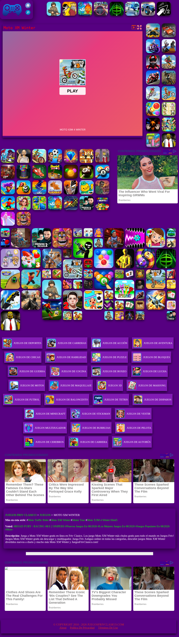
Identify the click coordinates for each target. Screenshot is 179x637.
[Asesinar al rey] (102, 161)
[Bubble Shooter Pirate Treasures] (153, 114)
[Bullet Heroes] (132, 14)
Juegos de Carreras (72, 343)
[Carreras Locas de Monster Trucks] (148, 14)
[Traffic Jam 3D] (101, 14)
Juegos (45, 515)
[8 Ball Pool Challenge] (87, 177)
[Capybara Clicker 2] (55, 193)
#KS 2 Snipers (55, 526)
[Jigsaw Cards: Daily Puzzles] (39, 209)
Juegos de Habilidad (71, 357)
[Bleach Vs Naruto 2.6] (71, 193)
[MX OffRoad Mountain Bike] (39, 161)
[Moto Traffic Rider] (153, 36)
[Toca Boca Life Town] (87, 193)
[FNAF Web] (24, 224)
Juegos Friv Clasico (8, 5)
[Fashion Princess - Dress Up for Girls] (8, 224)
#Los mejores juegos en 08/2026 (116, 526)
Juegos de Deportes (27, 343)
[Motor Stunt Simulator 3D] (169, 52)
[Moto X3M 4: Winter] (169, 99)
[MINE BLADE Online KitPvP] (169, 130)
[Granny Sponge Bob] (169, 146)
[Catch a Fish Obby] (8, 193)
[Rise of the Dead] (102, 193)
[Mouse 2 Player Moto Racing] (153, 67)
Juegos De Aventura (158, 343)
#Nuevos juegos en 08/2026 (81, 526)
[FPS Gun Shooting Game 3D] (87, 209)
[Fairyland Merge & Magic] (24, 209)
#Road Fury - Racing (29, 526)
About (62, 627)
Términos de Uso (108, 627)
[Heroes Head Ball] (55, 161)
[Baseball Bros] (55, 177)
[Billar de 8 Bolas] (102, 177)
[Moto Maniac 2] (153, 99)
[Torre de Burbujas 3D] (24, 177)
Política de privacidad (82, 627)
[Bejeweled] (71, 161)
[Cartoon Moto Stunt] (169, 67)
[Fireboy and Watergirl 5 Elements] (85, 14)
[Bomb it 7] (87, 161)
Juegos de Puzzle (114, 357)
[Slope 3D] (117, 14)
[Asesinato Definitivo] (69, 14)
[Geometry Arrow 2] (164, 14)
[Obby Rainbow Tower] (8, 209)
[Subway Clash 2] (8, 177)
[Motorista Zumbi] (169, 36)
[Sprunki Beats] (102, 209)
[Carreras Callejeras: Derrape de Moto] (153, 52)
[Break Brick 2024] (39, 193)
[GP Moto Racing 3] (153, 83)
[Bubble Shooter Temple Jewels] (71, 177)
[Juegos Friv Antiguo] (28, 7)
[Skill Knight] (39, 177)
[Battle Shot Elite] (54, 14)
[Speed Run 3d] (71, 209)
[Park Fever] (153, 146)
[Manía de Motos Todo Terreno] (169, 83)
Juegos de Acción (115, 343)
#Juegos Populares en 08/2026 (152, 526)
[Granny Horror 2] (24, 161)
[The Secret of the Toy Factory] (153, 130)
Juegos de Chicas (28, 357)
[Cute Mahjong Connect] (169, 114)
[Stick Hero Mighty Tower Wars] (8, 161)
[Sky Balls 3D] (24, 193)
